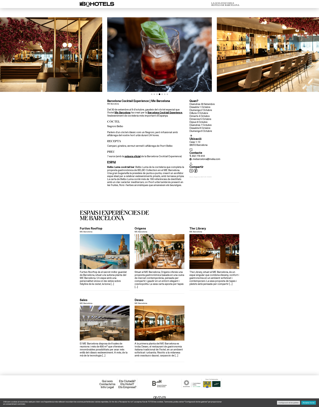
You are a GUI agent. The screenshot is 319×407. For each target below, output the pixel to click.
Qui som (107, 381)
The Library (197, 228)
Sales (83, 300)
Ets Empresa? (127, 387)
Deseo (139, 300)
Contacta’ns (107, 384)
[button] (151, 94)
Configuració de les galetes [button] (289, 403)
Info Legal (107, 387)
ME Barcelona (113, 103)
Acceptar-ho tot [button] (308, 403)
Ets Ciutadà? (127, 381)
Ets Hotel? (127, 384)
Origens (140, 228)
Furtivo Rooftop (91, 228)
